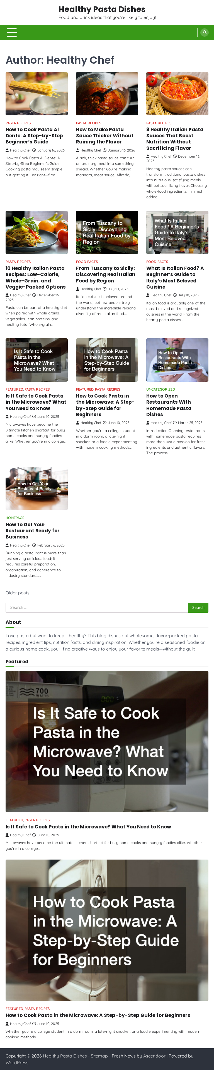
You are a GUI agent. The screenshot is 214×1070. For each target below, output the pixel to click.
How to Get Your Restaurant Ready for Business (33, 530)
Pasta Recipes (18, 123)
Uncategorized (160, 389)
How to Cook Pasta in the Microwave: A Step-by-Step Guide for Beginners (105, 405)
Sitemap (99, 1056)
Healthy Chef (20, 150)
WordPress (17, 1062)
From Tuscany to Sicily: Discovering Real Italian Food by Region (105, 274)
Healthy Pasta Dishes (102, 9)
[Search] (204, 32)
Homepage (15, 518)
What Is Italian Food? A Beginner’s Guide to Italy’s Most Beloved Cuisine (175, 277)
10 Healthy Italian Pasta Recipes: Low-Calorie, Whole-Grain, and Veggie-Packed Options (36, 277)
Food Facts (87, 262)
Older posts (18, 592)
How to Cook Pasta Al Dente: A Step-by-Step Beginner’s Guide (34, 135)
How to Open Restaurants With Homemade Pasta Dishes (168, 405)
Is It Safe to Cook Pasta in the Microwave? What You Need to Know (36, 402)
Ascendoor (154, 1056)
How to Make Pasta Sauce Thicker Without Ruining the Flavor (104, 135)
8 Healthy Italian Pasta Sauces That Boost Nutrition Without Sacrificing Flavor (174, 139)
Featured (14, 389)
